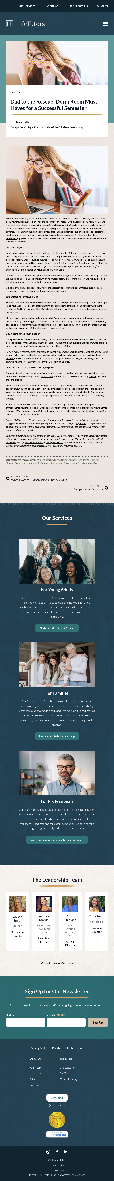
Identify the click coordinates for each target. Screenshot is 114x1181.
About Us (52, 6)
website (23, 445)
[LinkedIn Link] (66, 1152)
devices (10, 358)
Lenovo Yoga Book (15, 278)
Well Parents (82, 435)
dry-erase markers (96, 324)
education (59, 459)
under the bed (92, 388)
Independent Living (72, 127)
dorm (39, 459)
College (28, 127)
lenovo (86, 459)
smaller (92, 376)
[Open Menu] (105, 23)
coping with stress (54, 442)
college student (28, 459)
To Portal (101, 6)
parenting (50, 463)
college (17, 459)
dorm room (47, 459)
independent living (73, 459)
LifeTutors (11, 238)
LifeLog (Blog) (68, 1067)
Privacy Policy (57, 1164)
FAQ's (63, 1073)
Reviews (35, 1085)
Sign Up (98, 1022)
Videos (34, 1079)
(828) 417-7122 (57, 1105)
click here (80, 1174)
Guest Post (53, 127)
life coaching (12, 463)
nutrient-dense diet (34, 442)
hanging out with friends (68, 225)
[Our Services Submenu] (36, 6)
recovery (24, 420)
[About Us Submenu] (59, 6)
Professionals (75, 1048)
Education (40, 127)
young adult (91, 463)
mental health (25, 463)
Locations (35, 1073)
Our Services (26, 6)
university (80, 463)
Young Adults (39, 1048)
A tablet (27, 259)
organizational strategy (23, 309)
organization (39, 463)
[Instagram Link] (48, 1152)
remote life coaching (65, 463)
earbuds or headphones (54, 291)
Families (57, 1048)
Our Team (35, 1067)
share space (47, 376)
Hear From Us (78, 6)
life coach (94, 459)
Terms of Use (57, 1169)
